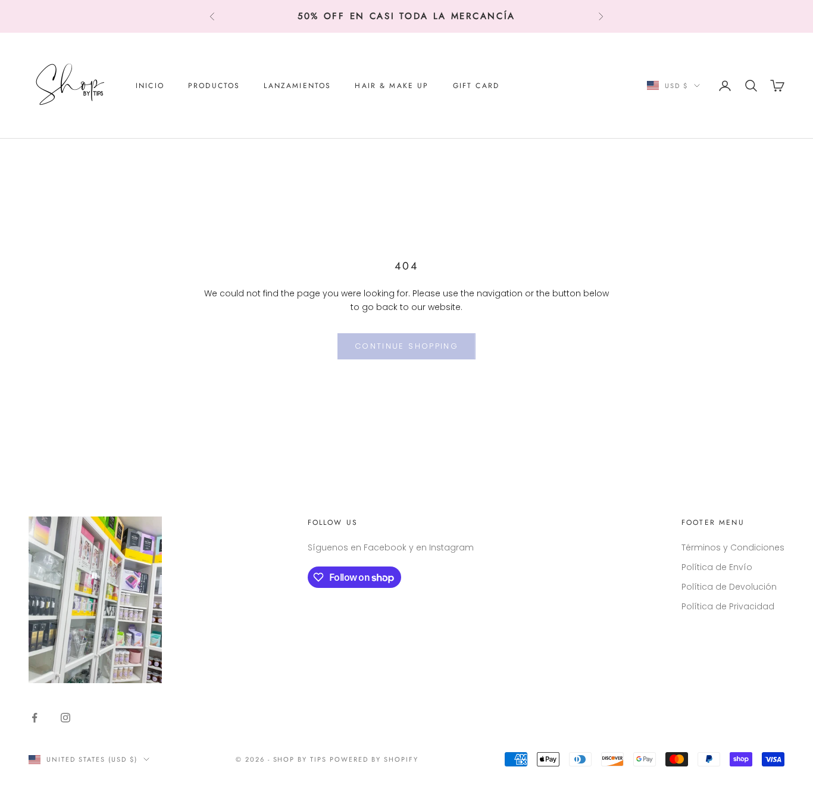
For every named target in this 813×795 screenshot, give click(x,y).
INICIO (150, 85)
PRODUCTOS (214, 85)
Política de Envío (716, 567)
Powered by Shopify (374, 759)
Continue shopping (406, 346)
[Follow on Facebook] (34, 718)
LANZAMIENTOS (297, 85)
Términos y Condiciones (732, 547)
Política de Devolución (729, 587)
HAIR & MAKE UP (392, 85)
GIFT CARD (476, 85)
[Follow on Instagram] (65, 718)
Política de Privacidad (727, 606)
